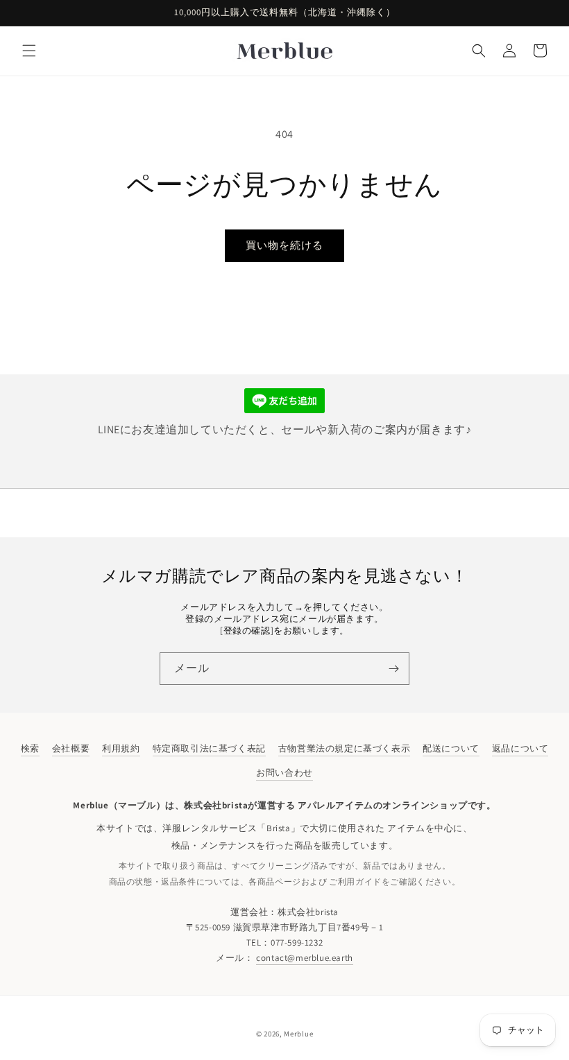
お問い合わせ (284, 773)
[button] (29, 50)
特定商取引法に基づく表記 (209, 748)
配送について (451, 748)
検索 (30, 748)
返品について (520, 748)
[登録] (393, 668)
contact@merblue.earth (304, 958)
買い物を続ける (284, 245)
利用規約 (120, 748)
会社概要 (71, 748)
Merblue (298, 1034)
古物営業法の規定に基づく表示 (344, 748)
